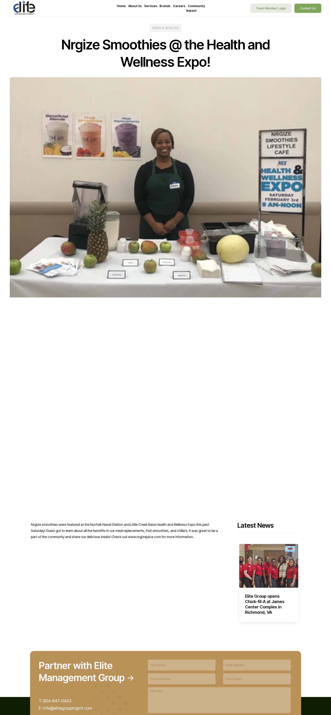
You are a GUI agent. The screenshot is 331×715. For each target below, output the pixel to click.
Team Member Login (271, 8)
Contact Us (308, 8)
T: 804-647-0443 (55, 700)
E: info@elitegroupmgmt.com (65, 708)
